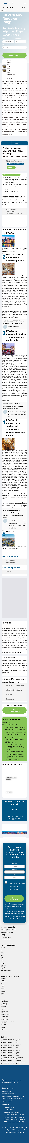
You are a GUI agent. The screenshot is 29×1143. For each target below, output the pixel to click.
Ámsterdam (4, 981)
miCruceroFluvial (6, 7)
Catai (2, 1009)
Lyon (2, 983)
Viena (2, 995)
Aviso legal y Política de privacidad (14, 1130)
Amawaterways (4, 1019)
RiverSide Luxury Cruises (7, 1021)
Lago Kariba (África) (6, 970)
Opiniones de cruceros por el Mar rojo (10, 1063)
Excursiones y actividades (15, 562)
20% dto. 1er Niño (11, 209)
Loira (2, 955)
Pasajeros (18, 38)
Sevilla (2, 986)
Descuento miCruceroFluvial (14, 213)
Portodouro (3, 1022)
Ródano (3, 960)
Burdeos (3, 988)
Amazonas (3, 965)
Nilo (2, 968)
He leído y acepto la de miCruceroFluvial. (16, 886)
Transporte (10, 699)
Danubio (3, 947)
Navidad (3, 934)
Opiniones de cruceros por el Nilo (9, 1054)
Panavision (3, 1006)
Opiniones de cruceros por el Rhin (9, 1040)
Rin (1, 950)
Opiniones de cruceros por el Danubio (10, 1039)
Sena (2, 952)
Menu (16, 143)
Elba (2, 957)
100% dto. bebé (10, 211)
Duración (9, 60)
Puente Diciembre (5, 931)
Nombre (14, 864)
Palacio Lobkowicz (13, 326)
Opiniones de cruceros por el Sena (9, 1042)
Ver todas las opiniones (14, 817)
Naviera (8, 72)
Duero (2, 949)
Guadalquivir (4, 954)
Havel (2, 963)
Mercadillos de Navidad (7, 932)
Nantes (2, 990)
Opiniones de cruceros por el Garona (10, 1049)
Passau (3, 985)
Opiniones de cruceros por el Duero (10, 1045)
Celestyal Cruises (5, 1031)
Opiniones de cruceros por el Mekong (10, 1052)
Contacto (21, 1132)
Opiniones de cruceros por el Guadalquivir (11, 1044)
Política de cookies (11, 1132)
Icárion (2, 1018)
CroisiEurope (4, 1003)
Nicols (2, 1029)
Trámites (9, 695)
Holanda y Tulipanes (6, 937)
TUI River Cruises (5, 1014)
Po (1, 962)
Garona (3, 958)
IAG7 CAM (3, 1008)
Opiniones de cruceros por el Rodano (10, 1050)
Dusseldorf (3, 991)
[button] (25, 3)
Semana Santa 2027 (6, 939)
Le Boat (3, 1027)
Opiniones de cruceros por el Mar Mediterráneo (13, 1062)
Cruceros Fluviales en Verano (8, 929)
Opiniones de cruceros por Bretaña (10, 1058)
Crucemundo (4, 1004)
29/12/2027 (15, 164)
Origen (8, 64)
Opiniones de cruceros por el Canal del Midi (12, 1057)
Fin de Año (3, 935)
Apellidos (14, 869)
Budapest (3, 978)
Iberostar (3, 1026)
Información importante (15, 685)
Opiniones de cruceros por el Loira (9, 1047)
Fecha (4, 38)
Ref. (8, 76)
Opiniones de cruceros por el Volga (10, 1055)
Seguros (9, 572)
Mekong (3, 967)
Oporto (2, 980)
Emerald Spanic (5, 1011)
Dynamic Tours (4, 1016)
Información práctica (14, 690)
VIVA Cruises (4, 1013)
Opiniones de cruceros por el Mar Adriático (11, 1060)
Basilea (2, 993)
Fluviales (14, 7)
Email (4, 44)
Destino (8, 68)
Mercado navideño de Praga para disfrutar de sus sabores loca (17, 414)
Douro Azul (3, 1024)
